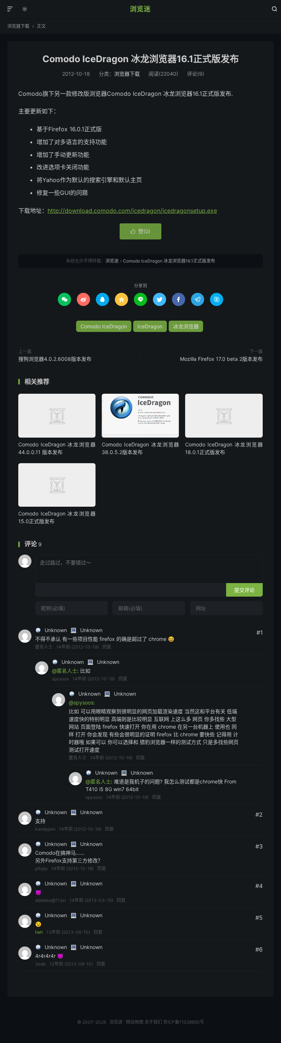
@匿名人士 (64, 671)
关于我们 (153, 1022)
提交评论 (244, 590)
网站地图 (134, 1022)
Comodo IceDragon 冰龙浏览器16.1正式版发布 (140, 58)
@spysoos (81, 702)
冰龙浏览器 (186, 326)
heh (39, 932)
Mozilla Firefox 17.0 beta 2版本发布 (221, 359)
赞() (140, 231)
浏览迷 (140, 9)
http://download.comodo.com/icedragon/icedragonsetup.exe (132, 210)
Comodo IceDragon (103, 326)
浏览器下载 (18, 26)
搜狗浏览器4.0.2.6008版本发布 (54, 359)
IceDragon (150, 326)
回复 (106, 647)
